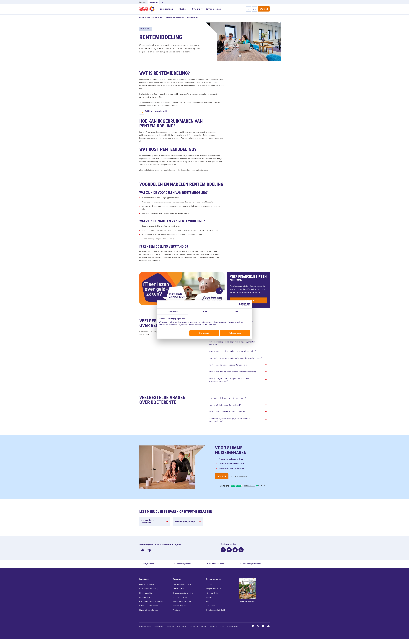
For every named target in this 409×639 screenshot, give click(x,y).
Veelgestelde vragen (213, 589)
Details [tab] (204, 311)
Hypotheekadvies (146, 593)
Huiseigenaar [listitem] (153, 2)
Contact (209, 584)
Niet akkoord (204, 333)
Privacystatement (145, 626)
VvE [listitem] (162, 2)
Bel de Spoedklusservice (148, 606)
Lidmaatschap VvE (179, 606)
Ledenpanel (210, 606)
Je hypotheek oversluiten (147, 521)
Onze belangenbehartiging (183, 593)
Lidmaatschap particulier (182, 602)
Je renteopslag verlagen (185, 521)
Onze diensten (166, 9)
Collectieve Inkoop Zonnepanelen (152, 602)
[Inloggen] (254, 9)
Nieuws (209, 597)
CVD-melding (181, 626)
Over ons (196, 9)
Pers (207, 602)
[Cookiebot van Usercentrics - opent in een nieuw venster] (240, 304)
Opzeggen (213, 626)
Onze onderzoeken (180, 597)
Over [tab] (236, 311)
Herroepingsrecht (233, 626)
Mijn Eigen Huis (212, 593)
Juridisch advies (145, 597)
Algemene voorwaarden (198, 626)
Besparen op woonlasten (175, 17)
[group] (247, 591)
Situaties (182, 9)
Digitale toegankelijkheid (215, 610)
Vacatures (176, 610)
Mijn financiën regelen (155, 17)
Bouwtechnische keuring (148, 589)
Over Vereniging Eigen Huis (183, 584)
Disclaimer (170, 626)
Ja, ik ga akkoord (235, 333)
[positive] (142, 550)
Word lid (264, 9)
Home (141, 17)
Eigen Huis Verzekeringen (149, 610)
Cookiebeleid (158, 626)
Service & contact (213, 9)
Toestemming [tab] (172, 312)
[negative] (149, 550)
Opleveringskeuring (146, 584)
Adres (222, 626)
